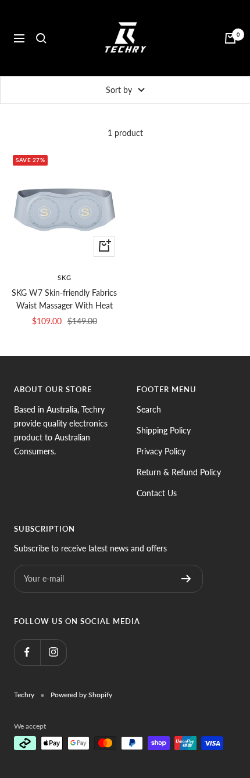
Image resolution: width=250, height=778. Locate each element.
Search (149, 409)
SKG (65, 277)
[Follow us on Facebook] (27, 652)
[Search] (41, 38)
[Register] (186, 579)
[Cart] (230, 38)
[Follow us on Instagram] (53, 652)
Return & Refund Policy (179, 472)
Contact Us (157, 493)
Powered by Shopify (81, 694)
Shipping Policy (164, 430)
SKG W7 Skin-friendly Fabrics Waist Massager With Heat (64, 299)
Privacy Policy (161, 451)
